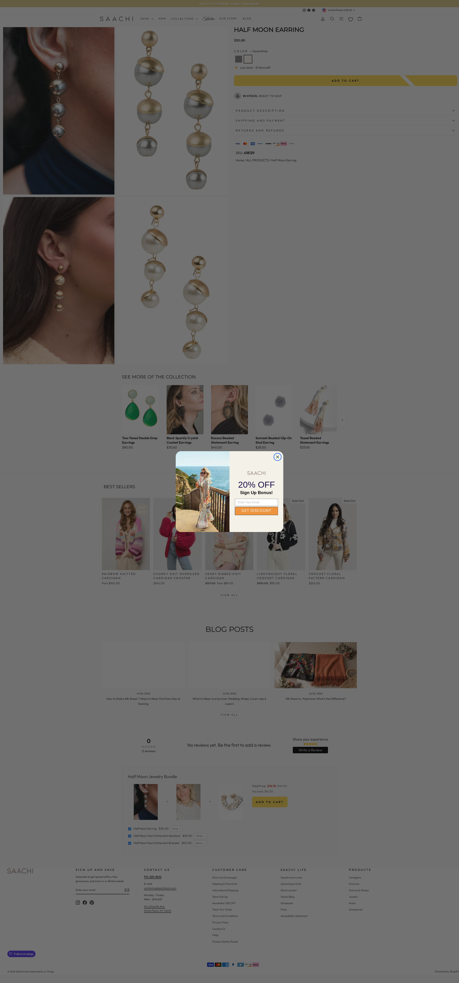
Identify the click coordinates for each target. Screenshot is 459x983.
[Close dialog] (277, 457)
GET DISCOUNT (256, 511)
